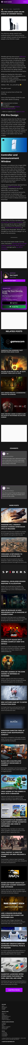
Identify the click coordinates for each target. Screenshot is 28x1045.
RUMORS (4, 1008)
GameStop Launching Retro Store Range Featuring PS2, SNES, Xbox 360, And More (12, 976)
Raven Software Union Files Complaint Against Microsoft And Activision (13, 885)
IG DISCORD (4, 1036)
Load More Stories (14, 990)
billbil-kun (23, 56)
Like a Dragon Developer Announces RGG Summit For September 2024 (12, 915)
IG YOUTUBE (4, 1033)
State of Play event (14, 187)
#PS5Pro (17, 107)
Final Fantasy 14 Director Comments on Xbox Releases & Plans (13, 854)
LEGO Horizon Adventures (13, 227)
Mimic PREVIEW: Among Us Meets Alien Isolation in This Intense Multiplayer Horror (13, 415)
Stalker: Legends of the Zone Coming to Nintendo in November (13, 674)
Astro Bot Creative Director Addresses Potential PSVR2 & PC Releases (13, 946)
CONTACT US (4, 1015)
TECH (3, 1025)
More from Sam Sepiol (10, 280)
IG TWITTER (4, 1032)
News (11, 9)
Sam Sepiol (6, 9)
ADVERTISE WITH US (6, 1016)
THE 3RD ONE (12, 1039)
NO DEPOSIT (4, 1028)
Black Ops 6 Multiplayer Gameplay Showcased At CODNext (11, 763)
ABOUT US (4, 1013)
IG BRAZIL (4, 1023)
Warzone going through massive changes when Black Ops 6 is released (14, 245)
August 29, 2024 (20, 111)
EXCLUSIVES (4, 1007)
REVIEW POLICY (5, 1018)
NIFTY (4, 1039)
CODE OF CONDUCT (6, 1019)
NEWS (3, 1006)
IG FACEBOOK (5, 1034)
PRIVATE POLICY (5, 1017)
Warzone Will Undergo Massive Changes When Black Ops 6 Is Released (13, 527)
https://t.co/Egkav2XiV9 (8, 108)
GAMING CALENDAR (6, 1026)
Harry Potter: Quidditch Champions (12, 222)
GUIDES (3, 1009)
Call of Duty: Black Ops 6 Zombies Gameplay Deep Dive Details (12, 642)
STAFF (3, 1014)
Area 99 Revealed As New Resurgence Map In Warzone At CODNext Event (14, 612)
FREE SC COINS (5, 1027)
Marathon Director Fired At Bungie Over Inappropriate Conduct (12, 732)
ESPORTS (4, 1024)
